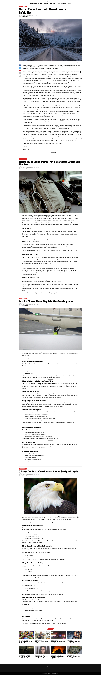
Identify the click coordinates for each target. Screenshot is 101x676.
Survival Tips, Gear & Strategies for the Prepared (42, 668)
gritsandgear (25, 16)
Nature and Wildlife (33, 3)
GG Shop (69, 3)
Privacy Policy (58, 668)
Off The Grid (40, 3)
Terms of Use (64, 668)
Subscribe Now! (63, 3)
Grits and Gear (26, 168)
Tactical (58, 3)
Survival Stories (52, 3)
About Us (53, 668)
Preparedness (46, 3)
